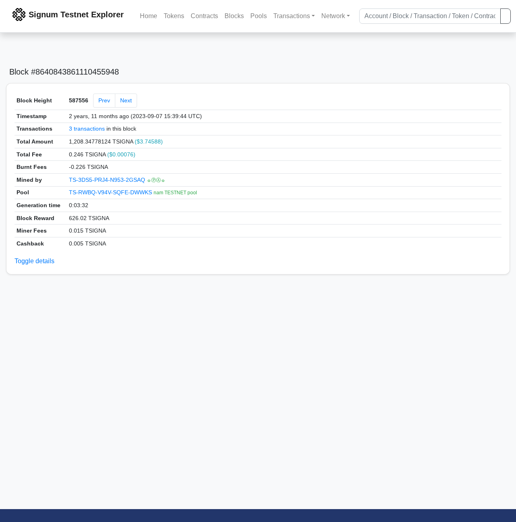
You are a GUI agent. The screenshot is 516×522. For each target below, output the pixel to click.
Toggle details (34, 261)
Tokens (174, 15)
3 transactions (87, 128)
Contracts (204, 15)
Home (148, 15)
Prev (104, 100)
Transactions (291, 15)
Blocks (234, 15)
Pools (258, 15)
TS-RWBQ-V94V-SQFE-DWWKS (111, 192)
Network (333, 15)
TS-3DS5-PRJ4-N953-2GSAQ (108, 180)
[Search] (505, 16)
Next (126, 100)
